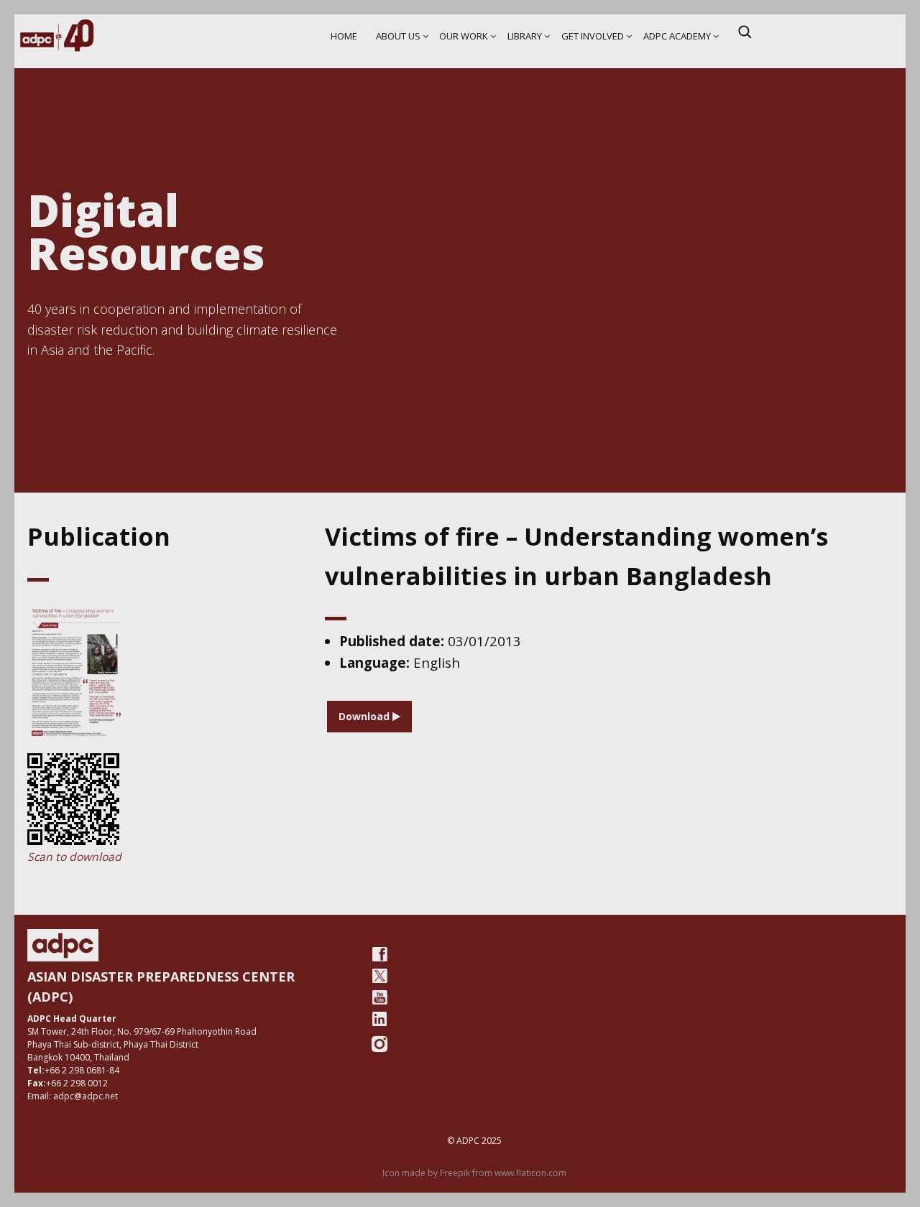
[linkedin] (379, 1019)
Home (344, 35)
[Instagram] (379, 1044)
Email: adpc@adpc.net (72, 1096)
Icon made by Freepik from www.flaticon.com (474, 1173)
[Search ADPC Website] (745, 31)
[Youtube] (379, 997)
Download (365, 716)
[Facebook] (379, 954)
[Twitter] (379, 976)
